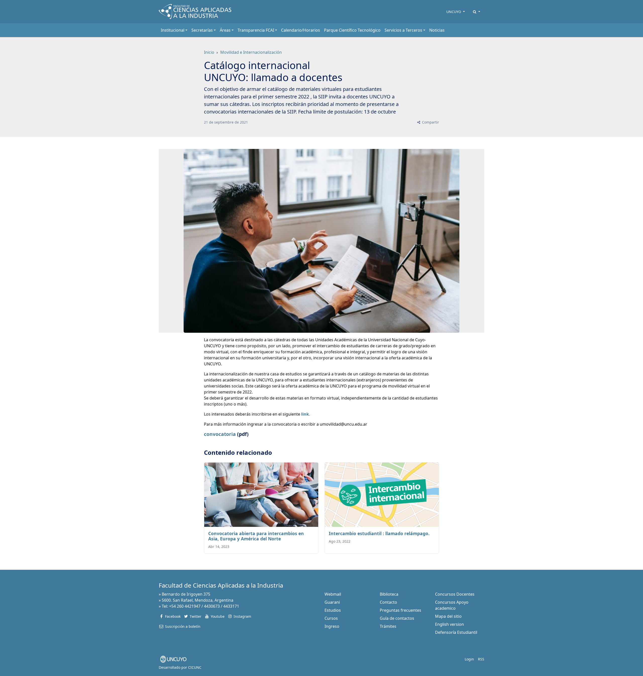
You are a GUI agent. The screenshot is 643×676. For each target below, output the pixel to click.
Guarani (332, 602)
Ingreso (332, 626)
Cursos (331, 618)
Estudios (333, 610)
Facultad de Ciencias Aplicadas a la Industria (221, 585)
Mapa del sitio (448, 616)
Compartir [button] (430, 122)
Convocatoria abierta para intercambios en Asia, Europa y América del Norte (256, 536)
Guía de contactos (397, 618)
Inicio (209, 52)
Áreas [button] (225, 30)
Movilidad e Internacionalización (251, 52)
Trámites (388, 626)
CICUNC (194, 667)
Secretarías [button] (202, 30)
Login (469, 659)
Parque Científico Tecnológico (352, 30)
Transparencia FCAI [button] (256, 30)
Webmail (333, 594)
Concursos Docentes (454, 594)
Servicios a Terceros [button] (403, 30)
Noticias (437, 30)
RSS (481, 659)
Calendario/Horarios (300, 30)
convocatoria (220, 434)
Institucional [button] (172, 30)
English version (449, 624)
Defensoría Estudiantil (456, 632)
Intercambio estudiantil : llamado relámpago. (379, 533)
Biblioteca (389, 594)
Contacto (388, 602)
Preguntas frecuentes (400, 610)
